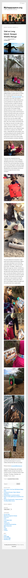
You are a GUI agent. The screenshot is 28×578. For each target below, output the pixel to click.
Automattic (14, 546)
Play (5, 527)
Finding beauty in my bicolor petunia (12, 495)
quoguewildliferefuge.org (16, 466)
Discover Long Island (16, 96)
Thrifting (5, 530)
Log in (5, 535)
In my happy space (8, 520)
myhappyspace (7, 40)
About (5, 22)
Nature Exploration (8, 525)
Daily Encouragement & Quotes (10, 515)
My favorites (18, 22)
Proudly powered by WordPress (10, 544)
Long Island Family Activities (13, 479)
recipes (5, 528)
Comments (7, 538)
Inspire (5, 521)
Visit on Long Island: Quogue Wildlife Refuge (10, 34)
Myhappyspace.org (13, 7)
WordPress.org (7, 539)
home (5, 518)
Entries (6, 536)
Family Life (6, 517)
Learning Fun (7, 523)
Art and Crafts (7, 514)
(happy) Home (11, 22)
